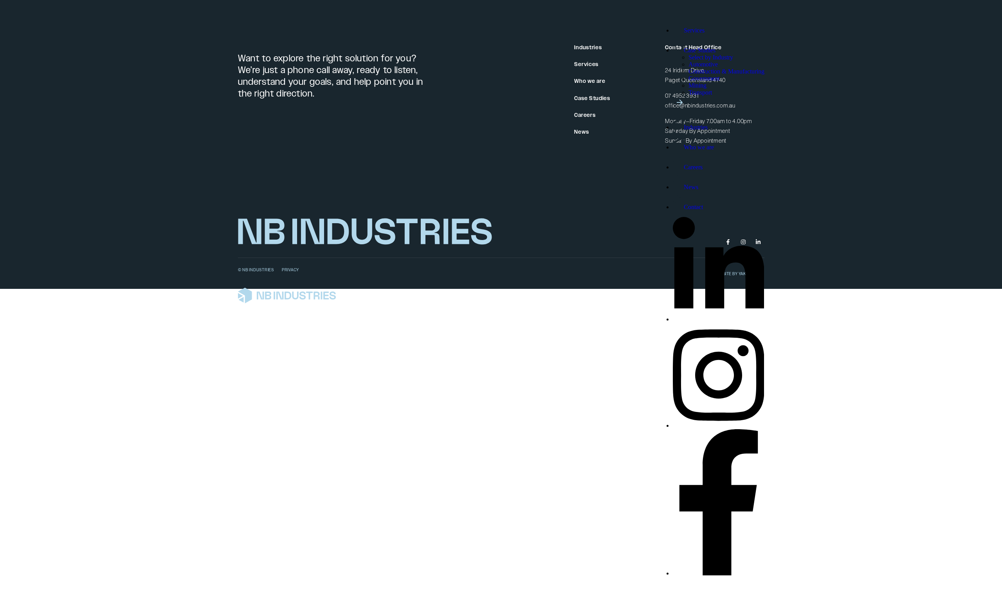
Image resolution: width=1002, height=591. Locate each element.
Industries (696, 127)
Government (703, 78)
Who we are (699, 147)
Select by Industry (710, 57)
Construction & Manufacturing (726, 71)
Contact (693, 207)
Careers (693, 167)
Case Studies (699, 50)
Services (694, 30)
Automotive (703, 64)
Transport (700, 92)
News (691, 187)
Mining (697, 85)
